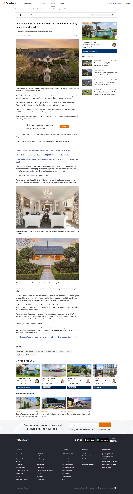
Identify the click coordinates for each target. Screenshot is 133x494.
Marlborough (40, 459)
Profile (84, 453)
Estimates (42, 3)
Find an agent (66, 473)
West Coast (40, 464)
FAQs (111, 488)
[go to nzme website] (113, 440)
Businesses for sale (67, 470)
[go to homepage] (9, 3)
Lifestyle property (51, 351)
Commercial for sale (67, 464)
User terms (105, 488)
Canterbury (20, 351)
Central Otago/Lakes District (45, 470)
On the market (30, 355)
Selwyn (69, 351)
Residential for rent (67, 456)
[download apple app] (89, 440)
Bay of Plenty (19, 459)
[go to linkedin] (81, 440)
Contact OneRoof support (109, 461)
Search (64, 126)
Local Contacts (106, 467)
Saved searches (86, 459)
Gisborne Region (21, 467)
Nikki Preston (20, 35)
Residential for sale (67, 453)
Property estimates (67, 459)
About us (76, 488)
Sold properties (66, 461)
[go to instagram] (75, 440)
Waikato (18, 461)
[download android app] (103, 440)
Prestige (62, 351)
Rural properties (66, 476)
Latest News (17, 9)
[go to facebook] (78, 440)
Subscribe (105, 425)
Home (4, 9)
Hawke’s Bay (19, 473)
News (53, 3)
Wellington (40, 456)
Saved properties (87, 456)
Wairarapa (40, 453)
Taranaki (18, 476)
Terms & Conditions (95, 488)
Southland (40, 476)
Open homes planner (88, 461)
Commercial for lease (68, 467)
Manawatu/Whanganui (22, 479)
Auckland (18, 456)
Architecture (40, 351)
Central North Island (22, 470)
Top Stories (20, 355)
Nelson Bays (40, 461)
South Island (29, 351)
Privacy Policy (84, 488)
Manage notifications (88, 464)
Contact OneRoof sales (109, 464)
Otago (39, 473)
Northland (19, 453)
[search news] (112, 15)
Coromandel (19, 464)
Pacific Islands (41, 479)
